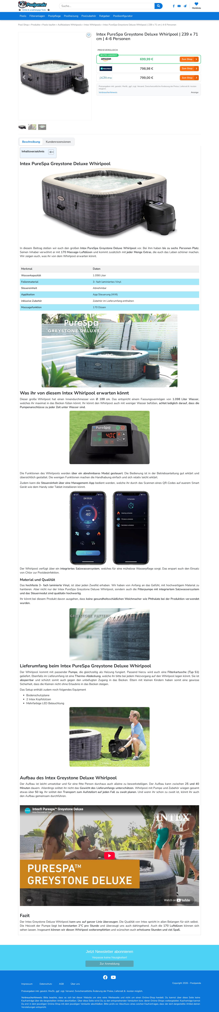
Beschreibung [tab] (31, 142)
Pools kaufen (48, 24)
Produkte (35, 24)
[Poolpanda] (34, 4)
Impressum (27, 983)
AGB (61, 983)
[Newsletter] (185, 6)
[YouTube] (179, 6)
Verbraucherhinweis (108, 92)
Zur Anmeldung (109, 964)
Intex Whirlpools (92, 24)
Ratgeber (104, 16)
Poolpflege (54, 16)
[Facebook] (174, 6)
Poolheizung (71, 16)
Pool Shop (23, 24)
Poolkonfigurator (123, 16)
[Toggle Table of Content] (49, 152)
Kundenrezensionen (58, 142)
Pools (23, 16)
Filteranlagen (37, 16)
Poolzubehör (88, 16)
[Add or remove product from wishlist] (88, 35)
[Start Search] (159, 6)
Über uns (75, 983)
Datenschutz (46, 983)
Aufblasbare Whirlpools (70, 24)
